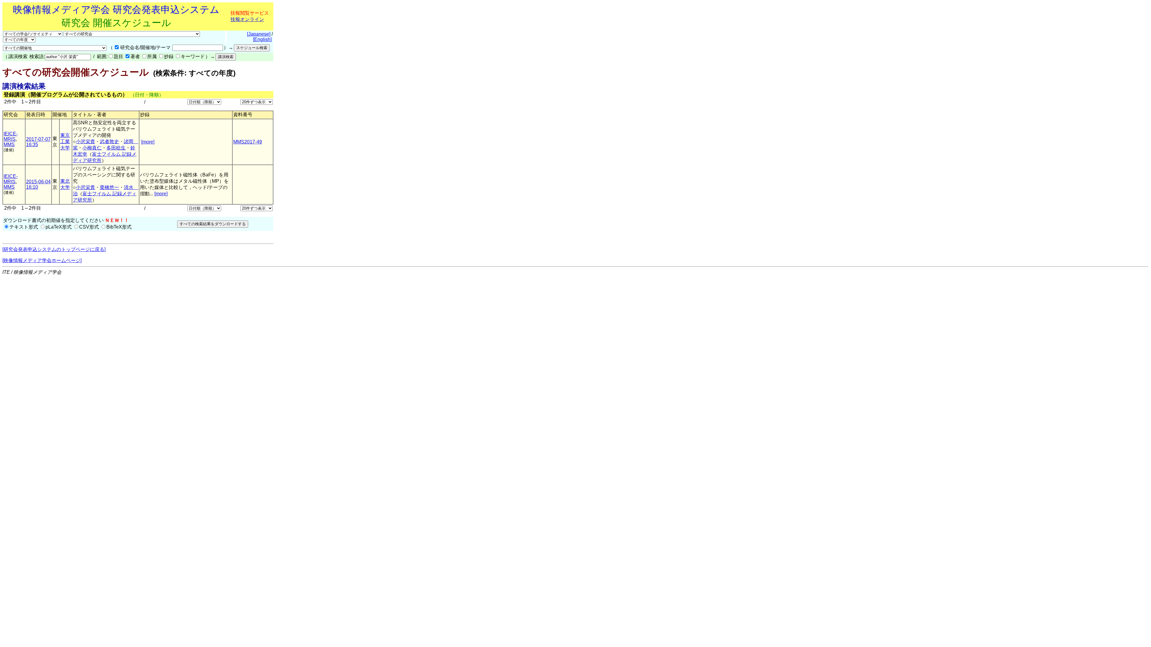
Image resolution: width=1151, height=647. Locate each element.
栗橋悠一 (109, 187)
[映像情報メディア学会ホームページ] (42, 260)
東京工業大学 (65, 141)
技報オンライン (247, 19)
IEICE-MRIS (11, 136)
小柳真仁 (92, 147)
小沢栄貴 (85, 141)
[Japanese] (258, 34)
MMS (9, 144)
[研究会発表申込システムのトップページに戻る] (54, 249)
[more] (147, 141)
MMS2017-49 (247, 141)
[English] (262, 39)
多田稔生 (116, 147)
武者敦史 (109, 141)
